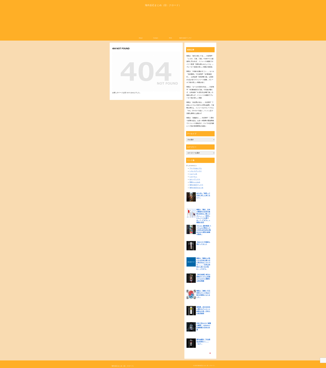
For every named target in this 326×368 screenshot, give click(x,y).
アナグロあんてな (195, 168)
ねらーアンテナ (194, 179)
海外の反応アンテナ (196, 185)
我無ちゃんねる (194, 182)
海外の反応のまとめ (196, 188)
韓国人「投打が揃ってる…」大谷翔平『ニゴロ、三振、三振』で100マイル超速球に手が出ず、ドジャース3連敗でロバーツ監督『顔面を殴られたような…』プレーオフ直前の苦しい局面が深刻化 (200, 61)
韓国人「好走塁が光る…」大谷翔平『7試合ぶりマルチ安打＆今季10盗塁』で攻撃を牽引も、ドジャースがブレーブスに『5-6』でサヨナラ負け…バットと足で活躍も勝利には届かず (200, 107)
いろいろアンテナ (195, 171)
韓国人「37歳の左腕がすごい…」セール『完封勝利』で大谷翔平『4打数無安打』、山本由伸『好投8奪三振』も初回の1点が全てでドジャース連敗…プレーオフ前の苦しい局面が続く (200, 77)
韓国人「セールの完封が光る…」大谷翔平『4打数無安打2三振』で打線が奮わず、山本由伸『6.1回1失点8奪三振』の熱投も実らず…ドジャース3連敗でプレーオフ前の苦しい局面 (200, 92)
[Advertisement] (163, 23)
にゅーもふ (193, 176)
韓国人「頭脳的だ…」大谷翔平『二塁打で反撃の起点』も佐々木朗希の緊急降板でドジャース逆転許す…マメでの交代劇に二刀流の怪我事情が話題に (200, 122)
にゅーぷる (193, 174)
